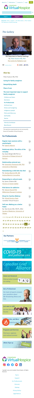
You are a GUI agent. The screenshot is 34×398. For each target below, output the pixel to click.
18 (8, 220)
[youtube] (16, 364)
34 (18, 224)
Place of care (7, 88)
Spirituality (7, 116)
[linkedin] (20, 364)
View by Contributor (9, 122)
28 (4, 224)
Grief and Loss (8, 105)
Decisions (7, 100)
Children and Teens (9, 97)
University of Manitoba (9, 167)
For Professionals (9, 102)
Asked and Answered (10, 276)
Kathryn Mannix (10, 145)
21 (15, 220)
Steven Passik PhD (11, 190)
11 (21, 217)
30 (8, 224)
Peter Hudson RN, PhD (18, 58)
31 (11, 224)
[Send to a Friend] (3, 65)
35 (20, 224)
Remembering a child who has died (14, 171)
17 (5, 220)
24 (22, 220)
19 (10, 220)
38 (29, 224)
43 (13, 227)
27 (29, 220)
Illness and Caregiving (10, 108)
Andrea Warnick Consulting (11, 175)
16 (3, 220)
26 (27, 220)
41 (8, 227)
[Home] (17, 5)
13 (26, 217)
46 (20, 227)
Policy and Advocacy (10, 113)
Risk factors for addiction (10, 187)
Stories (6, 118)
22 (17, 220)
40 (6, 227)
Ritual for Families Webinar (11, 196)
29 (6, 224)
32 (13, 224)
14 (28, 217)
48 (25, 227)
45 (18, 227)
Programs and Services (11, 330)
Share (23, 65)
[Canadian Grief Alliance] (17, 266)
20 (13, 220)
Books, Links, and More (11, 319)
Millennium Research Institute (12, 192)
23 (20, 220)
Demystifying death (10, 84)
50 (30, 227)
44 (16, 227)
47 (23, 227)
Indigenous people (9, 110)
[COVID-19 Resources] (17, 253)
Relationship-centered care (11, 162)
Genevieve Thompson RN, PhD (14, 164)
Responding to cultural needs (12, 179)
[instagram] (4, 365)
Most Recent (7, 125)
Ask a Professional (9, 289)
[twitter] (12, 364)
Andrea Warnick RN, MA (12, 173)
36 (23, 224)
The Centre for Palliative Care (17, 61)
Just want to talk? (9, 306)
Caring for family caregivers (12, 80)
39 (3, 227)
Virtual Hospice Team (11, 198)
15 (30, 217)
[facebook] (8, 365)
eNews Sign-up (8, 343)
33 (16, 224)
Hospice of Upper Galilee (10, 184)
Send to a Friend (8, 65)
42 (11, 227)
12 (23, 217)
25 (25, 220)
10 (19, 217)
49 (28, 227)
